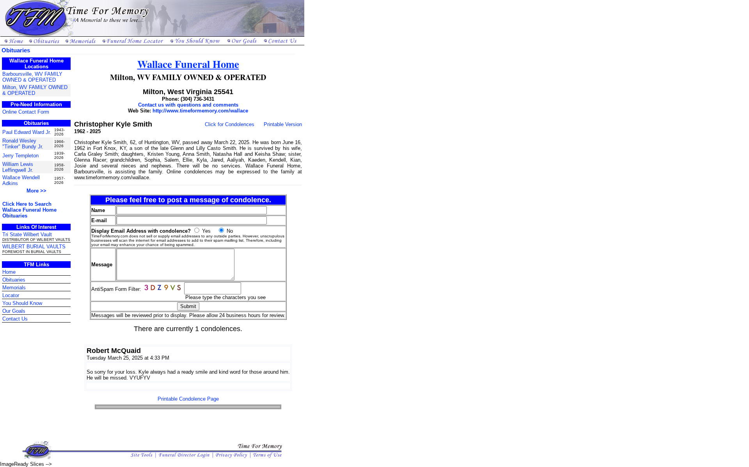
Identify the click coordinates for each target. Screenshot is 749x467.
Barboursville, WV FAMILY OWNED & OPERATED (32, 77)
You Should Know (22, 303)
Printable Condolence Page (188, 399)
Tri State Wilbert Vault (27, 234)
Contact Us (15, 319)
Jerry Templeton (20, 156)
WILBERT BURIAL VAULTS (34, 247)
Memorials (14, 288)
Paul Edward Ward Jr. (26, 132)
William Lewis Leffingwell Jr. (17, 167)
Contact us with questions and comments (188, 105)
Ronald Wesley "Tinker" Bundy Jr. (22, 144)
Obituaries (13, 280)
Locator (10, 295)
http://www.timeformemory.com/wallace (200, 111)
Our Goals (13, 311)
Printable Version (283, 124)
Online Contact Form (25, 112)
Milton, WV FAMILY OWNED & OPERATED (34, 90)
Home (9, 272)
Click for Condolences (229, 124)
